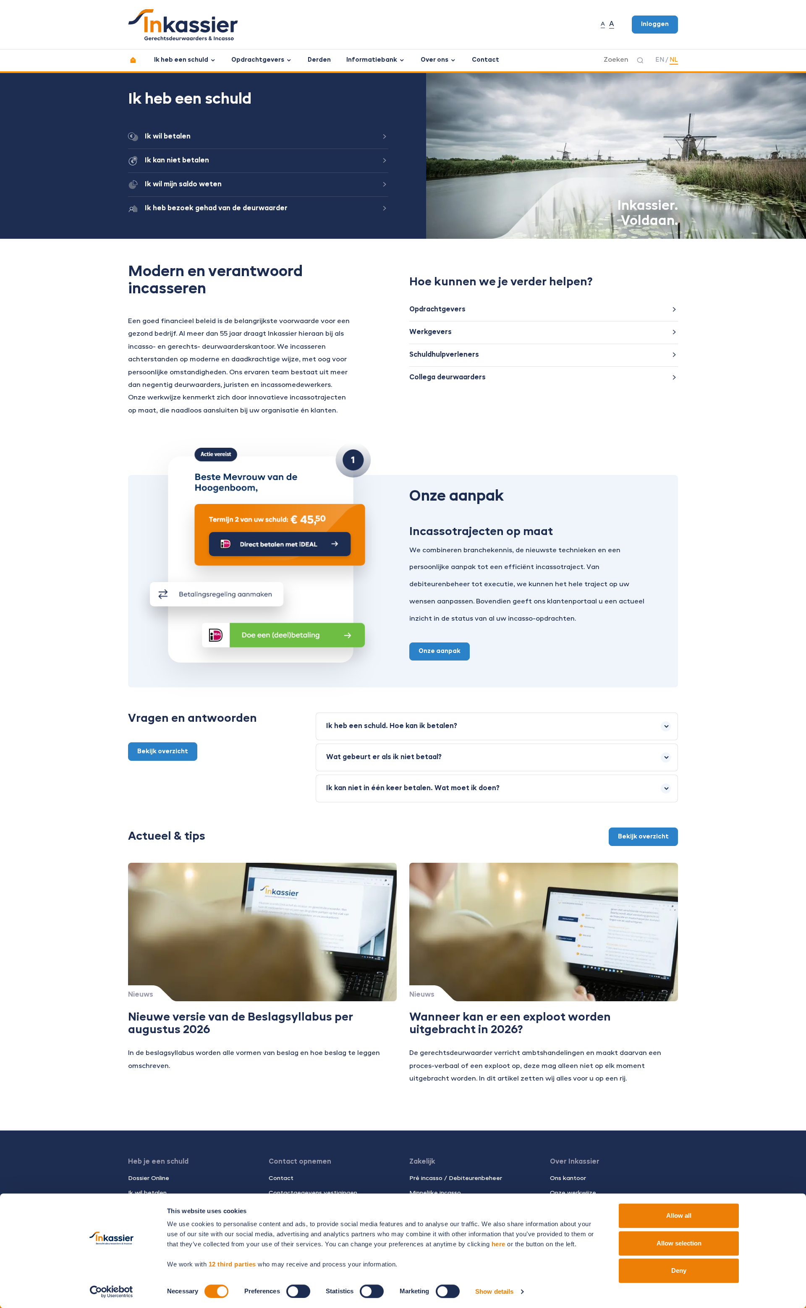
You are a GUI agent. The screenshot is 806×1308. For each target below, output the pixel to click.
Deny (678, 1270)
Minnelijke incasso (435, 1193)
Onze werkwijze (573, 1193)
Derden (319, 60)
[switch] (298, 1291)
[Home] (133, 60)
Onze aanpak (440, 651)
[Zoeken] (640, 60)
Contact (485, 60)
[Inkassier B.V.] (183, 24)
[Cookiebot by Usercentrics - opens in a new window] (111, 1291)
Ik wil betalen (147, 1193)
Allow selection (679, 1243)
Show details (494, 1291)
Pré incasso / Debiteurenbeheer (455, 1178)
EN (659, 60)
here (498, 1244)
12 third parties (232, 1264)
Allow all (678, 1215)
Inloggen (655, 24)
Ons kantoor (568, 1178)
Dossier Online (148, 1178)
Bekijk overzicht (162, 752)
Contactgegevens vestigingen (313, 1193)
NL (674, 60)
